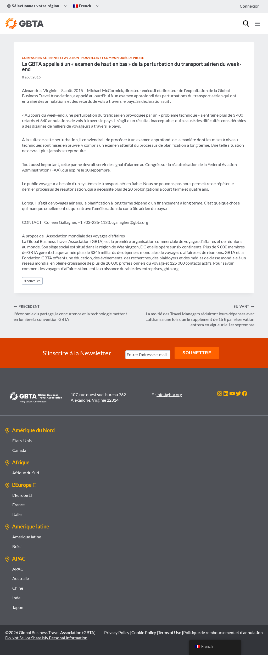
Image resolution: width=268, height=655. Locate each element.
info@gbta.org (169, 394)
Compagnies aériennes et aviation (50, 57)
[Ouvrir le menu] (257, 23)
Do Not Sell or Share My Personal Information (46, 637)
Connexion (250, 5)
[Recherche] (246, 23)
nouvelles (32, 281)
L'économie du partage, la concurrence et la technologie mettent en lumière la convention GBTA (70, 313)
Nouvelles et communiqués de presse (112, 57)
